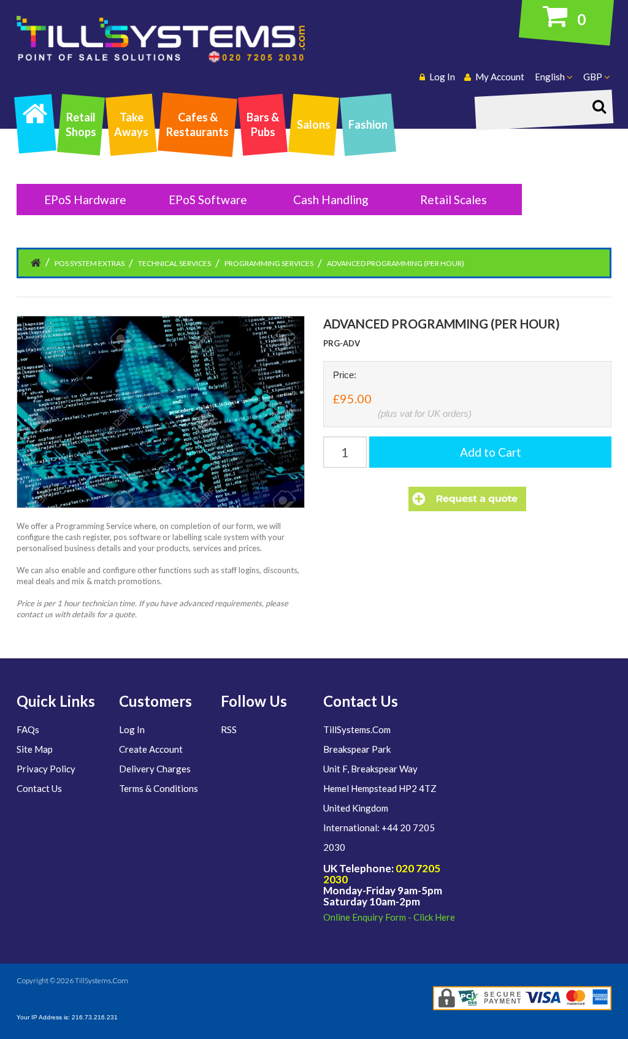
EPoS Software (208, 199)
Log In (132, 729)
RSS (229, 729)
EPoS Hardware (85, 199)
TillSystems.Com (101, 980)
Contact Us (39, 788)
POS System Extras (89, 263)
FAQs (28, 729)
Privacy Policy (46, 768)
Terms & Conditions (158, 788)
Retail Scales (453, 199)
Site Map (35, 749)
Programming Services (268, 263)
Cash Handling (331, 199)
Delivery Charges (155, 768)
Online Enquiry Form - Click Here (389, 917)
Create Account (151, 749)
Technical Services (174, 263)
